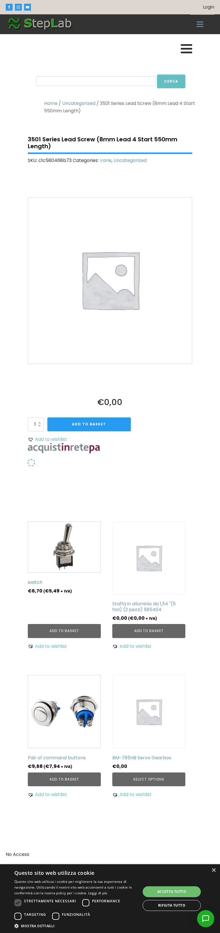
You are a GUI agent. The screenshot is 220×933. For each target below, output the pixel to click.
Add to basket (89, 424)
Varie (105, 160)
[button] (47, 439)
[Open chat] (205, 918)
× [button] (213, 870)
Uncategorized (78, 103)
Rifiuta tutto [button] (171, 905)
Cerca (171, 81)
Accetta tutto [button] (171, 891)
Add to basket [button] (64, 630)
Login (208, 7)
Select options (148, 779)
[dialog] (110, 898)
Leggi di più (97, 893)
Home (51, 103)
